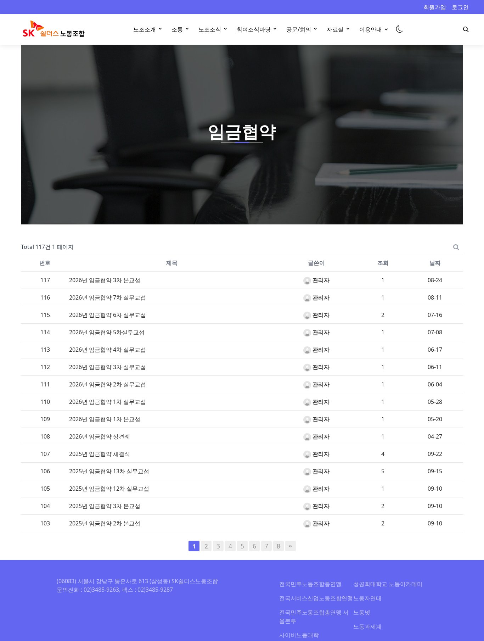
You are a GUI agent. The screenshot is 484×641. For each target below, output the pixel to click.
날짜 (435, 263)
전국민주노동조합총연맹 (310, 584)
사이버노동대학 (299, 635)
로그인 (460, 7)
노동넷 (361, 612)
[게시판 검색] (456, 247)
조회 (383, 263)
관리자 (320, 280)
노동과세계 (367, 626)
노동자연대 (367, 598)
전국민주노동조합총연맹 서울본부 (314, 616)
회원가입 (434, 7)
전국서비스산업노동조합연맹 (316, 598)
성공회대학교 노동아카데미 (388, 584)
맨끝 (290, 546)
